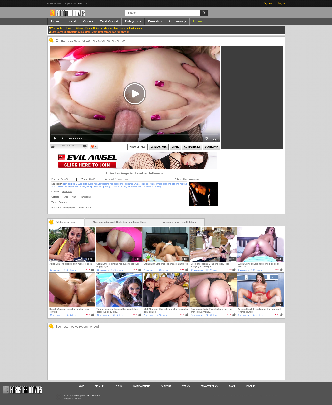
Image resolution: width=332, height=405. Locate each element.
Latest (71, 21)
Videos (88, 21)
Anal (74, 197)
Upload (198, 21)
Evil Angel (67, 191)
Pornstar (63, 202)
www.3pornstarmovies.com (87, 395)
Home (55, 21)
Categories (133, 21)
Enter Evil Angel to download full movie (134, 173)
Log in (281, 3)
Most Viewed (109, 21)
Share (175, 147)
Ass (66, 197)
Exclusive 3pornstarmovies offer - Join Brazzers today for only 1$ (90, 32)
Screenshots (159, 147)
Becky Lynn (69, 207)
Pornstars (155, 21)
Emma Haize (85, 207)
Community (177, 21)
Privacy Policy (209, 386)
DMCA (232, 386)
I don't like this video (85, 146)
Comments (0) (192, 147)
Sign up (267, 3)
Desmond (194, 179)
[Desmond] (203, 196)
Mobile (250, 386)
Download (211, 147)
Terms (186, 386)
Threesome (85, 197)
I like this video (53, 146)
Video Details (137, 147)
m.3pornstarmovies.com (75, 3)
